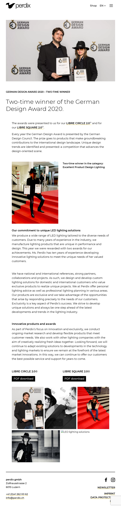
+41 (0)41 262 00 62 (17, 494)
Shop (93, 5)
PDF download (23, 378)
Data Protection (102, 497)
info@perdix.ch (15, 498)
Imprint (109, 493)
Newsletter (106, 487)
